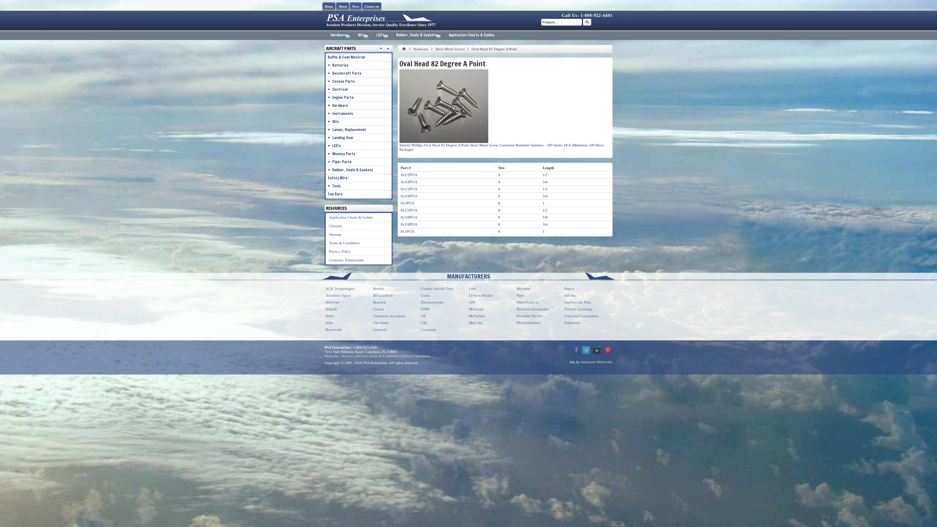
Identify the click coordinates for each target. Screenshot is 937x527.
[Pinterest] (607, 350)
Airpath (331, 309)
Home (329, 6)
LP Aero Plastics (481, 295)
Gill (424, 323)
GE (423, 316)
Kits (361, 35)
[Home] (403, 49)
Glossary (335, 226)
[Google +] (597, 350)
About (342, 6)
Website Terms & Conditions (378, 356)
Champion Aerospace (389, 316)
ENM (425, 309)
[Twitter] (586, 350)
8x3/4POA (409, 224)
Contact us (372, 6)
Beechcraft (334, 330)
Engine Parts (343, 97)
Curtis (425, 295)
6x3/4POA (409, 196)
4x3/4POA (409, 182)
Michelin (523, 289)
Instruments (342, 113)
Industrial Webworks (596, 362)
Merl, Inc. (476, 323)
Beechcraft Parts (346, 73)
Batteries (340, 65)
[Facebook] (575, 350)
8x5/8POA (409, 217)
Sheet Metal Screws (450, 49)
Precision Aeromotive (533, 309)
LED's (380, 35)
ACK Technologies (340, 289)
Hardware (338, 35)
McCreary (476, 309)
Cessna (378, 309)
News (355, 6)
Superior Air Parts (577, 302)
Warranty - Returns (339, 356)
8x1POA (408, 231)
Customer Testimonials (346, 260)
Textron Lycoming (578, 309)
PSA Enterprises (529, 323)
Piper (520, 295)
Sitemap (335, 234)
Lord (472, 289)
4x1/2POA (409, 175)
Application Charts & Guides (472, 35)
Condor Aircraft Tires (437, 289)
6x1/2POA (409, 189)
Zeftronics (572, 323)
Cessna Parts (343, 81)
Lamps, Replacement (349, 129)
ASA (329, 323)
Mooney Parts (343, 153)
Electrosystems (432, 302)
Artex (330, 316)
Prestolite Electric (530, 316)
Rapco (569, 289)
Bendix (378, 289)
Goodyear (428, 330)
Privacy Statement (416, 356)
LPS (472, 302)
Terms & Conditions (344, 243)
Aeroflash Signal (338, 295)
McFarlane (477, 316)
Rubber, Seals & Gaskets (416, 35)
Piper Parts (342, 161)
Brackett (379, 302)
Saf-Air (569, 295)
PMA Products (527, 302)
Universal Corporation (581, 316)
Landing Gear (343, 137)
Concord (379, 330)
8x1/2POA (409, 210)
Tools (336, 186)
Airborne (332, 302)
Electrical (340, 89)
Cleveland (380, 323)
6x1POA (408, 203)
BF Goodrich (383, 295)
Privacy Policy (340, 251)
